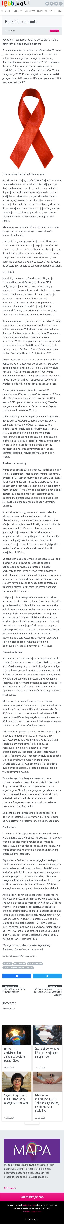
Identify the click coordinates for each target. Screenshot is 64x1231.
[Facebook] (52, 4)
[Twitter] (56, 4)
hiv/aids (7, 964)
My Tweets (10, 1188)
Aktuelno (54, 31)
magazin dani (35, 964)
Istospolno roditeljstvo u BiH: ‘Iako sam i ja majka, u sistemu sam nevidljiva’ (47, 1102)
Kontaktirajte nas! (32, 1197)
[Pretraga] (61, 4)
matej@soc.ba (29, 1205)
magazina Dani (30, 956)
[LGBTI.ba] (16, 3)
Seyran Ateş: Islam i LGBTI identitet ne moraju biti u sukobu (16, 1099)
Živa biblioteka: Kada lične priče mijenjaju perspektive (47, 1053)
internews (19, 964)
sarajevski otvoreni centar (18, 968)
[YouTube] (47, 4)
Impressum (36, 1211)
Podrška (26, 1211)
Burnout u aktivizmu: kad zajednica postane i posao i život (15, 1054)
